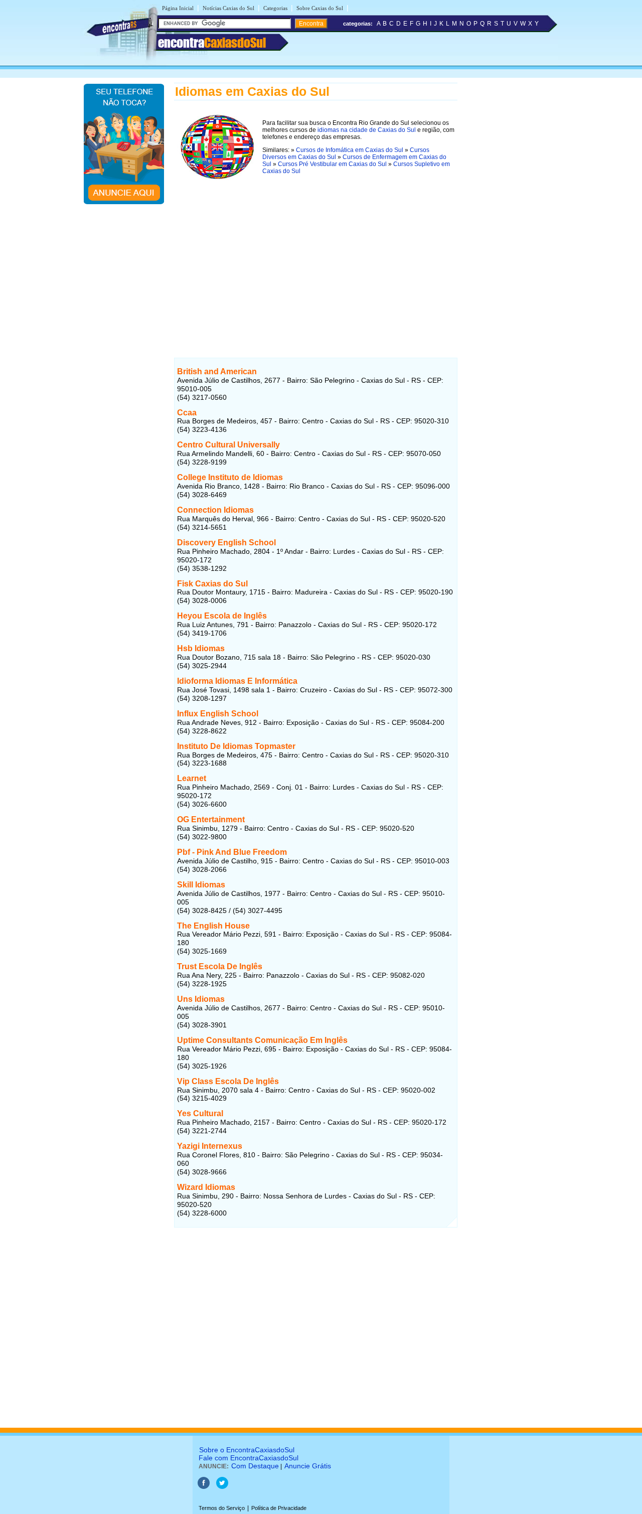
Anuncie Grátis (307, 1466)
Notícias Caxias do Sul (228, 8)
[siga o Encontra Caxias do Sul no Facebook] (204, 1486)
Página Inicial (178, 8)
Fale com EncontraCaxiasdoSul (248, 1458)
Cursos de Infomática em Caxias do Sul (349, 150)
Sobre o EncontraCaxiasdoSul (246, 1450)
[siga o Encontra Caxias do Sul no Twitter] (222, 1486)
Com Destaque (255, 1466)
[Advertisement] (315, 255)
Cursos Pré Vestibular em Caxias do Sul (332, 164)
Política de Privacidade (278, 1508)
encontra (212, 43)
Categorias (275, 8)
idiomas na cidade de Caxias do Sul (366, 129)
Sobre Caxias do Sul (319, 8)
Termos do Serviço (222, 1508)
